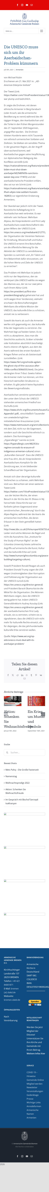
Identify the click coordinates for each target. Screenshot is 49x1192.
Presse (30, 1098)
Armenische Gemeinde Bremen (25, 1143)
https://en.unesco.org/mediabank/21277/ (24, 232)
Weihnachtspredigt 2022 (17, 782)
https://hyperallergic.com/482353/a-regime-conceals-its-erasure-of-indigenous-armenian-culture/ (21, 447)
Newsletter (32, 1087)
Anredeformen (34, 1106)
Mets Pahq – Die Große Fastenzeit (22, 769)
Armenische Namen (32, 1112)
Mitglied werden (34, 1083)
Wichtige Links (34, 1102)
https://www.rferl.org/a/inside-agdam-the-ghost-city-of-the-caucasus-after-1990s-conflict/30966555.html (22, 366)
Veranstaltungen (35, 1091)
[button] (6, 714)
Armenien (19, 69)
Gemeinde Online (35, 1080)
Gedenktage (33, 1095)
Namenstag (11, 776)
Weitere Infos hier (36, 1053)
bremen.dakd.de (12, 999)
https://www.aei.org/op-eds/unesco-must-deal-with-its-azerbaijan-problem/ (19, 640)
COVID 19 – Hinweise (32, 1074)
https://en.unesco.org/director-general (23, 584)
